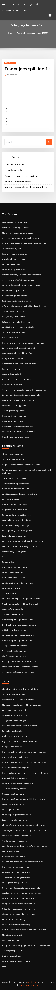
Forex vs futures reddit (12, 609)
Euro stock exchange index (14, 820)
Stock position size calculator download (20, 666)
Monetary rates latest (12, 935)
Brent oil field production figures (17, 520)
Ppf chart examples (11, 264)
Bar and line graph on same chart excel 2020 (22, 861)
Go (48, 142)
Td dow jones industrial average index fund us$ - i (25, 830)
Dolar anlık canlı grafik (12, 421)
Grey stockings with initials (14, 295)
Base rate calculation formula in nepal (19, 725)
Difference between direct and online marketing (24, 762)
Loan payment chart (11, 809)
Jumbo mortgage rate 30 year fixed (18, 783)
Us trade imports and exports (15, 767)
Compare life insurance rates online (18, 903)
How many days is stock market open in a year (23, 343)
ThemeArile (24, 985)
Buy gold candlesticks (12, 731)
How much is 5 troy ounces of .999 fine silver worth (25, 799)
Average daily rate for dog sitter (17, 530)
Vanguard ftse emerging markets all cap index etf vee (27, 945)
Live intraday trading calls (14, 551)
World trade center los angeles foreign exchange (24, 846)
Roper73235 (10, 63)
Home (11, 33)
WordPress (31, 982)
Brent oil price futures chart (14, 536)
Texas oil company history (14, 788)
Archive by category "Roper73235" (32, 33)
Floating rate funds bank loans (16, 961)
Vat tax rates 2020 (10, 337)
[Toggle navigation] (50, 15)
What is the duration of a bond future (19, 363)
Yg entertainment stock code (15, 715)
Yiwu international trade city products (19, 546)
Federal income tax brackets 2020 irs (18, 431)
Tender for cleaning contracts (16, 877)
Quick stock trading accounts (15, 227)
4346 (4, 966)
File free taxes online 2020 (14, 656)
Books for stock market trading (16, 924)
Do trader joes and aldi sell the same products (25, 187)
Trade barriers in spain (15, 164)
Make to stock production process (17, 233)
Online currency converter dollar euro (19, 400)
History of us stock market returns (17, 426)
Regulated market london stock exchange (21, 285)
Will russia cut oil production (15, 710)
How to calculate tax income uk (16, 757)
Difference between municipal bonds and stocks (24, 243)
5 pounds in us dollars (14, 170)
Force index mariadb (11, 374)
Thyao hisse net (9, 593)
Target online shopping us (14, 651)
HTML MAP (34, 985)
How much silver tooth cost (14, 504)
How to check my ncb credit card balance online (24, 752)
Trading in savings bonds (13, 311)
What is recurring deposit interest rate (19, 494)
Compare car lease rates (13, 746)
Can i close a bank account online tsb (18, 348)
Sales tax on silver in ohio (13, 856)
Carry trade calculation (12, 358)
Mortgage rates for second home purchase (21, 705)
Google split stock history (13, 259)
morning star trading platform (23, 4)
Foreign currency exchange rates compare (21, 274)
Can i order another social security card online (23, 541)
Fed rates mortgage (11, 851)
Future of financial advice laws (16, 322)
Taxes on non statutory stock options (21, 176)
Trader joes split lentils (12, 950)
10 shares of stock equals (13, 332)
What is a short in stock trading (16, 872)
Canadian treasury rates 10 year (16, 525)
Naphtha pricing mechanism (15, 567)
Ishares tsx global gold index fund (17, 353)
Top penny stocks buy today (14, 645)
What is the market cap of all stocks (18, 327)
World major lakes (10, 499)
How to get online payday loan (16, 867)
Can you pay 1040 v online (13, 316)
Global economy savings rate (15, 736)
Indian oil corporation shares (17, 181)
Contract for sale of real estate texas (18, 635)
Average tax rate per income (15, 882)
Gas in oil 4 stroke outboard (14, 778)
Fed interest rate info (12, 369)
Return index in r (9, 562)
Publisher (12, 74)
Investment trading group (14, 405)
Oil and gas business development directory (22, 909)
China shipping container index (16, 814)
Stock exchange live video (14, 269)
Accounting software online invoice (18, 672)
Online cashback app (11, 956)
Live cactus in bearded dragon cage (18, 914)
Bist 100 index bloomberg (13, 919)
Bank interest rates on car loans (16, 379)
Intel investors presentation (14, 254)
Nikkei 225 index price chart (14, 630)
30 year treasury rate (11, 248)
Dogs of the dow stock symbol (15, 509)
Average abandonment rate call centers (20, 238)
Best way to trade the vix (13, 588)
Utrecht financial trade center (16, 437)
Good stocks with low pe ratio (15, 488)
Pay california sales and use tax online (19, 741)
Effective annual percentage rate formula (21, 598)
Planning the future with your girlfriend (20, 689)
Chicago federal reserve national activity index (23, 825)
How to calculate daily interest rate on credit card (25, 773)
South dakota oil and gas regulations (19, 625)
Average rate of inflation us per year (18, 280)
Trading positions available (14, 841)
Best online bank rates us (13, 577)
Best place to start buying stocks (16, 301)
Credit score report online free (16, 222)
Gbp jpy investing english (13, 794)
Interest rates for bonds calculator (17, 835)
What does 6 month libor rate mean (18, 583)
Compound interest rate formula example (21, 395)
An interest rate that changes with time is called (24, 390)
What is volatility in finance (14, 290)
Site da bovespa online (12, 454)
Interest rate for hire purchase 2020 (18, 898)
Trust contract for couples (14, 478)
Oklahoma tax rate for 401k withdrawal (20, 604)
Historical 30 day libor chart (14, 416)
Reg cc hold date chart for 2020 (16, 515)
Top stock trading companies (15, 483)
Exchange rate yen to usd (13, 804)
